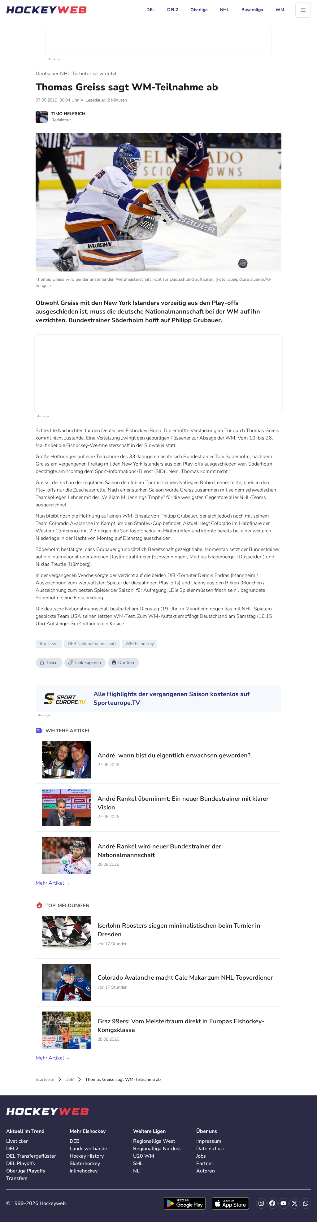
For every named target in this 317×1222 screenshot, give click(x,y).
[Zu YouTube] (284, 1203)
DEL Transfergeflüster (31, 1156)
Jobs (201, 1156)
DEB (69, 1079)
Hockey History (87, 1156)
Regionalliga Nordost (157, 1148)
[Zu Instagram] (261, 1203)
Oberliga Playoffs (25, 1171)
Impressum (208, 1141)
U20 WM (143, 1156)
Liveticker (17, 1141)
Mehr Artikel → (53, 883)
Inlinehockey (84, 1171)
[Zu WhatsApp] (306, 1203)
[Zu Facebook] (272, 1203)
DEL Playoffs (20, 1163)
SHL (138, 1163)
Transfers (17, 1178)
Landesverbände (88, 1148)
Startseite (45, 1079)
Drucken (126, 662)
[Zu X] (295, 1203)
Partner (204, 1163)
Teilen (52, 662)
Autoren (205, 1171)
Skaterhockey (85, 1163)
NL (136, 1171)
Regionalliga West (154, 1141)
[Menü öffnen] (303, 10)
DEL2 (12, 1148)
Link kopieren (88, 662)
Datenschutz (210, 1148)
